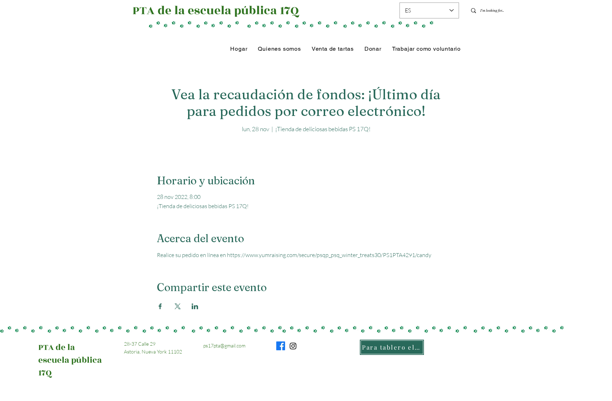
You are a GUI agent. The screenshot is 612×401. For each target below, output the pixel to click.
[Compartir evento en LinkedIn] (195, 306)
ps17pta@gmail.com (224, 345)
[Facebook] (280, 345)
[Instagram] (293, 345)
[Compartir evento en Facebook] (160, 306)
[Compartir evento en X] (177, 306)
